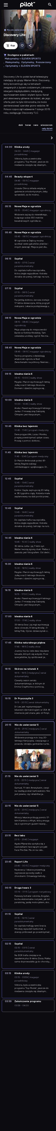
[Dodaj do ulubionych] (22, 45)
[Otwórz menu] (5, 4)
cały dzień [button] (47, 128)
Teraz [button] (28, 125)
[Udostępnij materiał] (30, 45)
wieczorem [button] (46, 125)
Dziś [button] (21, 125)
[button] (51, 137)
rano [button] (35, 125)
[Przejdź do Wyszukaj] (50, 5)
